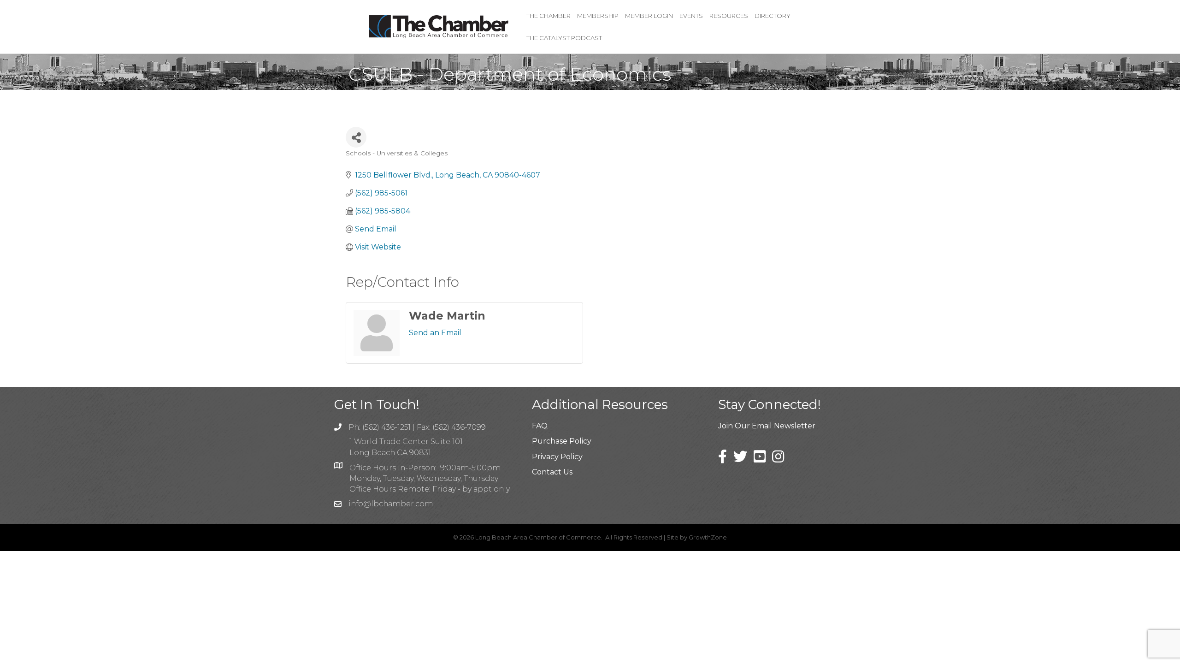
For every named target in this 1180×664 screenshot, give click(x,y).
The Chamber (548, 15)
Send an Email (435, 332)
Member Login (649, 15)
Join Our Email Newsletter (766, 425)
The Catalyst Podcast (564, 38)
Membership (598, 15)
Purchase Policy (561, 441)
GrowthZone (708, 537)
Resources (728, 15)
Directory (773, 15)
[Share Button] (356, 137)
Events (691, 15)
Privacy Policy (557, 456)
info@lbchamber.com (390, 503)
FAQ (540, 425)
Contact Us (552, 472)
